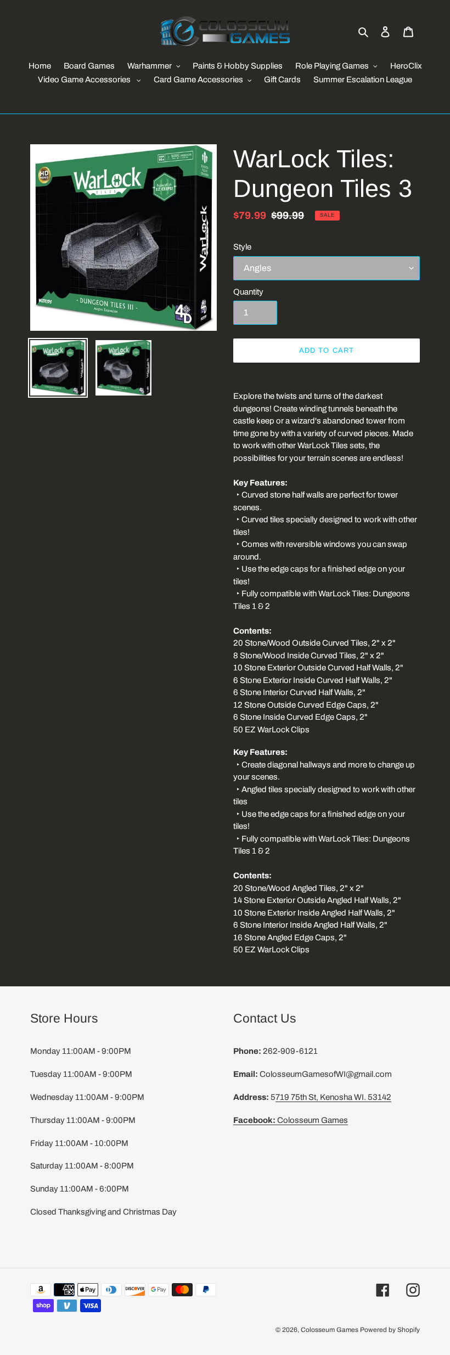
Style (242, 246)
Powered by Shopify (390, 1330)
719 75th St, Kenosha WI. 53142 (333, 1097)
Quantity (248, 291)
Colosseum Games (290, 1120)
